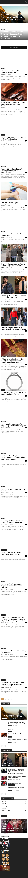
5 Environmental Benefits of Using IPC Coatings (13, 651)
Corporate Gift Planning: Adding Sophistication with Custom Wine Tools (13, 104)
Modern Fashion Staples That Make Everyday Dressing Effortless (13, 328)
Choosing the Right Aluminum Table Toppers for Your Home (12, 521)
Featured (3, 12)
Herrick (3, 74)
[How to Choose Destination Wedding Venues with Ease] (14, 542)
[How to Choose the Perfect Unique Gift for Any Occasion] (14, 126)
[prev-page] (2, 746)
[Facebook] (3, 855)
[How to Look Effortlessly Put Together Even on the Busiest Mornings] (14, 573)
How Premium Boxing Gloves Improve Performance (11, 71)
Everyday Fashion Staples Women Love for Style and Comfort (13, 265)
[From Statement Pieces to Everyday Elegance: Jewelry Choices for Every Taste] (14, 31)
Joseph (2, 687)
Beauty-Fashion (5, 324)
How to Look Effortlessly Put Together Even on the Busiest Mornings (11, 585)
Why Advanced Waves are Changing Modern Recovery (11, 203)
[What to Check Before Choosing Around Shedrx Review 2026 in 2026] (14, 14)
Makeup (10, 779)
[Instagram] (7, 855)
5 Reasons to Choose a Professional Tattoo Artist (13, 234)
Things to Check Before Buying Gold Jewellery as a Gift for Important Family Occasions (12, 360)
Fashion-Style (4, 550)
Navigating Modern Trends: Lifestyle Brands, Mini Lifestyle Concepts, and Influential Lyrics (16, 770)
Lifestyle (3, 68)
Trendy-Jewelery (5, 356)
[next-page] (11, 699)
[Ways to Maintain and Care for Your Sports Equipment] (14, 158)
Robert (2, 395)
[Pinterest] (7, 859)
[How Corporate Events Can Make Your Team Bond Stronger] (14, 478)
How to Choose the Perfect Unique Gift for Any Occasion (13, 138)
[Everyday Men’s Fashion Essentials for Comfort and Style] (14, 285)
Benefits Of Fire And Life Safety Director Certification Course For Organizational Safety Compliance (13, 619)
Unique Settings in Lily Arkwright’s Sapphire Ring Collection (13, 393)
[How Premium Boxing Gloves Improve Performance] (14, 60)
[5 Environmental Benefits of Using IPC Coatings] (14, 640)
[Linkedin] (3, 859)
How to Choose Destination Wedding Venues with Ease (11, 553)
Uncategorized (11, 773)
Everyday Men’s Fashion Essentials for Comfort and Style (13, 296)
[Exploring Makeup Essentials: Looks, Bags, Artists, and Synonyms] (4, 778)
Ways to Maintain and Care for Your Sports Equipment (12, 170)
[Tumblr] (4, 863)
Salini (3, 831)
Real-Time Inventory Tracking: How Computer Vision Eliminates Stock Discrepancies (13, 457)
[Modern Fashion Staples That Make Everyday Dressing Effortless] (14, 317)
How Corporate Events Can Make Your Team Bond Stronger (13, 490)
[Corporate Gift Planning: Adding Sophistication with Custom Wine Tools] (14, 92)
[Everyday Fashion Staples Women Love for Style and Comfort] (14, 253)
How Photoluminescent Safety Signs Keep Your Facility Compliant (13, 425)
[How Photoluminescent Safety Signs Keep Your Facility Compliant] (14, 413)
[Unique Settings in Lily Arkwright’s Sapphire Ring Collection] (14, 381)
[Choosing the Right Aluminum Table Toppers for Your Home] (14, 510)
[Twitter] (7, 863)
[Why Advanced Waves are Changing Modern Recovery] (14, 191)
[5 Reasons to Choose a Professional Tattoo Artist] (14, 223)
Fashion (3, 29)
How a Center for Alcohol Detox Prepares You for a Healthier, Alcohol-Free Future (12, 684)
